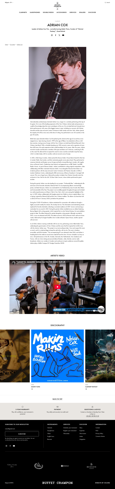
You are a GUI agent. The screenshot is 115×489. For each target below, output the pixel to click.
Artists (81, 436)
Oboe (49, 433)
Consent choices (100, 436)
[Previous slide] (5, 358)
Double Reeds (48, 12)
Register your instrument (69, 430)
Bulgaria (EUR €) (9, 483)
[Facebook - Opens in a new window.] (55, 35)
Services (73, 12)
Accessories (62, 12)
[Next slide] (106, 358)
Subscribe (22, 434)
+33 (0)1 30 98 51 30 (92, 416)
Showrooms (83, 433)
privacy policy (24, 440)
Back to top (57, 399)
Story (81, 428)
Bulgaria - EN (8, 2)
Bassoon (49, 439)
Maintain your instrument (70, 428)
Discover (92, 12)
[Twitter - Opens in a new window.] (59, 35)
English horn (50, 436)
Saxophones (35, 12)
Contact (98, 428)
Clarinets (23, 12)
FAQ (97, 430)
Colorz (107, 483)
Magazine (82, 439)
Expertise (82, 430)
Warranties (66, 433)
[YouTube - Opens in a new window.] (63, 35)
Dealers (82, 12)
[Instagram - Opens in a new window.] (51, 35)
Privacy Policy (99, 433)
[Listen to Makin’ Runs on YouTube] (32, 389)
